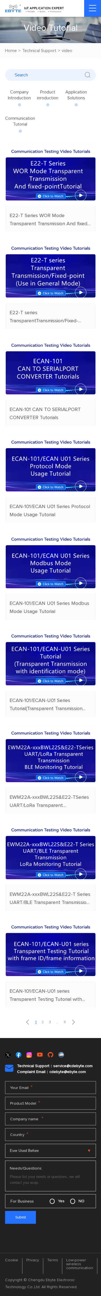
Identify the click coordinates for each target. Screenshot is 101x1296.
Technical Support (39, 50)
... (57, 1022)
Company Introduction (19, 95)
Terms (52, 1260)
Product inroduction (47, 95)
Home (11, 50)
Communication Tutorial (20, 121)
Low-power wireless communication (79, 1264)
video (67, 50)
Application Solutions (76, 95)
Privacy (32, 1260)
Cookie (11, 1260)
